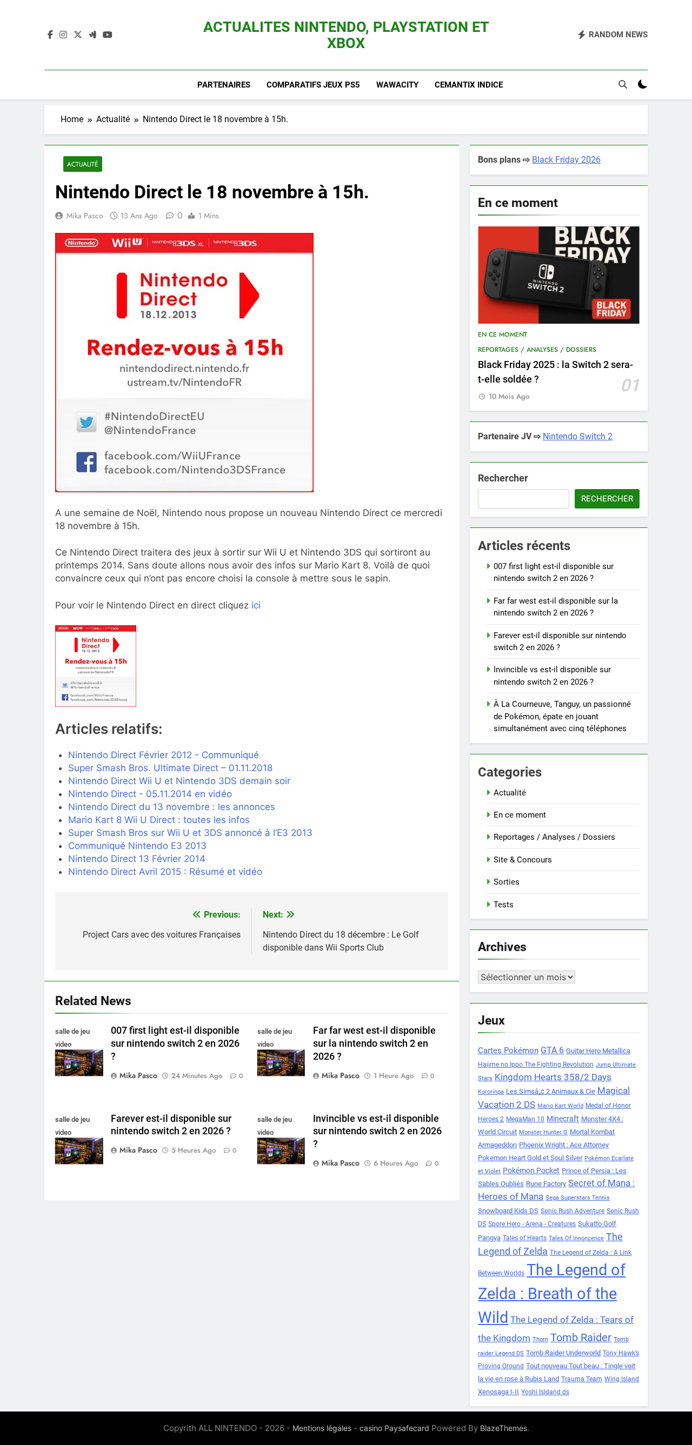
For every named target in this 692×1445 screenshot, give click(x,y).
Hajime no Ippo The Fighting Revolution (536, 1064)
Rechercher (503, 478)
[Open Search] (622, 84)
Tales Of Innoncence (576, 1238)
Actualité (82, 164)
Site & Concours (523, 860)
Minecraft (563, 1118)
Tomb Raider (580, 1338)
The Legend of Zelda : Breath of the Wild (552, 1294)
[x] (77, 35)
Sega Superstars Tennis (577, 1197)
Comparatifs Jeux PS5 (313, 85)
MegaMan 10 (525, 1119)
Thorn (540, 1339)
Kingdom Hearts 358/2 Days (553, 1077)
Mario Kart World (560, 1105)
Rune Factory (546, 1184)
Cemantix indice (469, 85)
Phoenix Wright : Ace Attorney (564, 1145)
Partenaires (223, 85)
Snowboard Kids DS (508, 1211)
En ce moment (502, 334)
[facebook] (50, 35)
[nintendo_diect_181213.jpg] (117, 666)
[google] (92, 35)
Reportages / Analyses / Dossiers (537, 349)
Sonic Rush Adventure (572, 1211)
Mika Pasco (84, 215)
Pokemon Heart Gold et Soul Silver (530, 1158)
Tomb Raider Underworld (563, 1353)
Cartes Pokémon (508, 1050)
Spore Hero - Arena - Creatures (532, 1224)
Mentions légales (321, 1428)
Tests (504, 904)
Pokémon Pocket (531, 1170)
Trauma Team (581, 1379)
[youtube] (107, 35)
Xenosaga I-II (498, 1392)
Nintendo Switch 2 (578, 436)
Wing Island (621, 1379)
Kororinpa (491, 1091)
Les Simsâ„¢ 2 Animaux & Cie (550, 1091)
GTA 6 (552, 1050)
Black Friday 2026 (566, 160)
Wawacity (397, 85)
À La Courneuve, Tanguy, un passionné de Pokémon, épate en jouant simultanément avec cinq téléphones (562, 716)
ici (256, 605)
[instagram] (63, 35)
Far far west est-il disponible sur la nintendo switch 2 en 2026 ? (374, 1043)
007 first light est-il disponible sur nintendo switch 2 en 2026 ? (175, 1043)
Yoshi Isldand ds (545, 1392)
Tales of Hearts (525, 1238)
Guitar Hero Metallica (598, 1051)
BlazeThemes (503, 1428)
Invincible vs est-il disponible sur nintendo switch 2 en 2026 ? (377, 1131)
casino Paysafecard (394, 1428)
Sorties (507, 882)
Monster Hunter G (543, 1132)
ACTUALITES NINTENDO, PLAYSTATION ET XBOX (346, 35)
